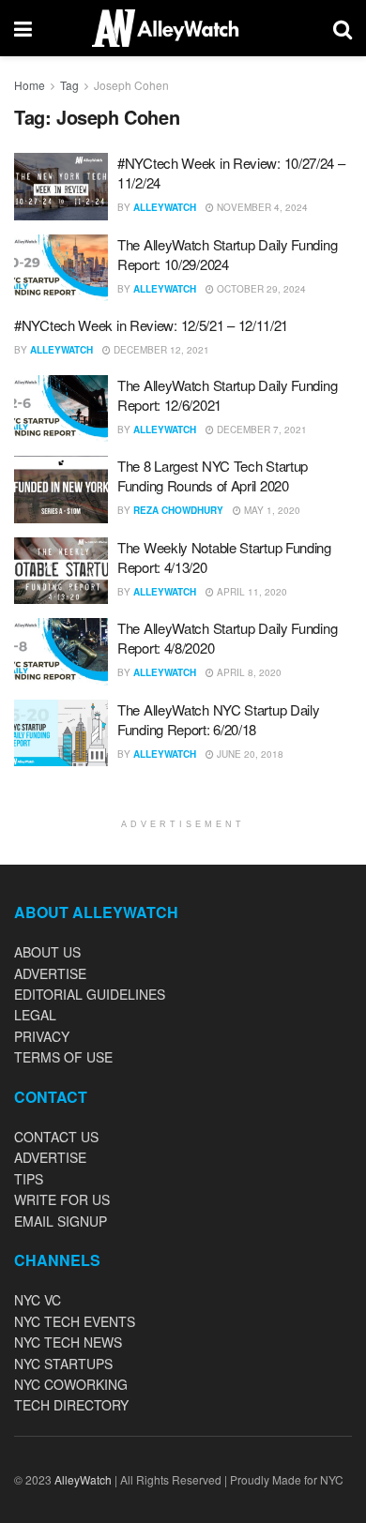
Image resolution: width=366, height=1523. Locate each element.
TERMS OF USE (63, 1057)
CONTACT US (56, 1136)
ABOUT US (47, 951)
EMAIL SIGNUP (60, 1221)
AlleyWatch (164, 207)
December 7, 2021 (260, 429)
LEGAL (35, 1014)
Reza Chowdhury (178, 510)
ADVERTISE (50, 973)
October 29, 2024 (260, 288)
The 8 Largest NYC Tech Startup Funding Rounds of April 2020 (212, 475)
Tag (69, 85)
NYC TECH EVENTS (74, 1321)
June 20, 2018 (248, 754)
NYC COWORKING (71, 1384)
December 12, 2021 (160, 349)
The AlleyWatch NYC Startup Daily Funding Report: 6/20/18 (218, 719)
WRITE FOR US (62, 1199)
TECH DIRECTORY (71, 1404)
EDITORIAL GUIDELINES (89, 994)
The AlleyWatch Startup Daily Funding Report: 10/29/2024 (227, 254)
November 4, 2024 (261, 207)
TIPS (28, 1178)
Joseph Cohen (131, 85)
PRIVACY (41, 1036)
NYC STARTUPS (63, 1363)
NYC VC (37, 1299)
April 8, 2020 (248, 672)
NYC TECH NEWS (68, 1342)
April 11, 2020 (250, 591)
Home (29, 85)
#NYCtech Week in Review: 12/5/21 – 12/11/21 (151, 325)
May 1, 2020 (270, 510)
